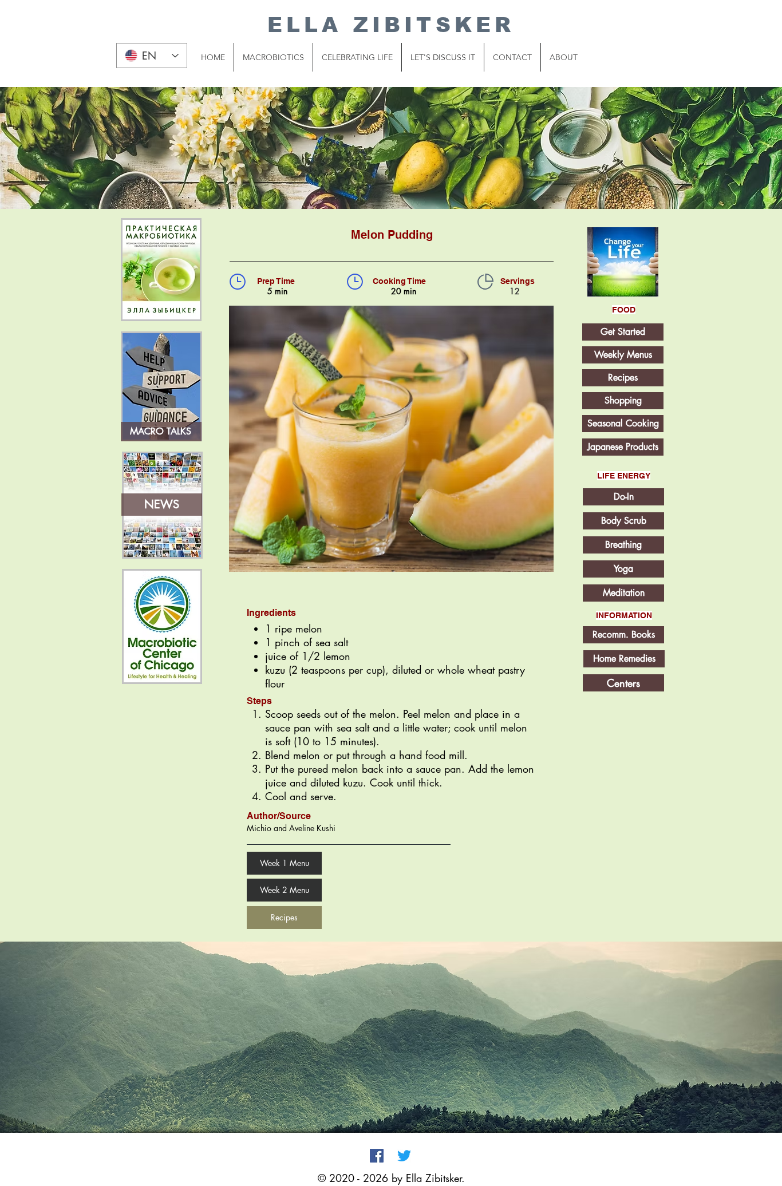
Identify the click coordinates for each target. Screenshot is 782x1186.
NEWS (161, 504)
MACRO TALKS (160, 431)
